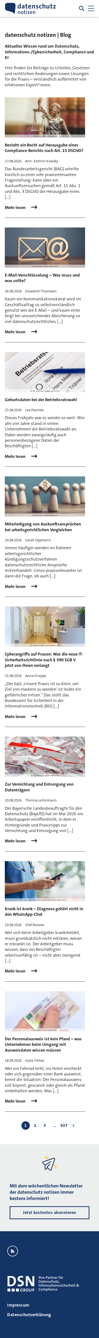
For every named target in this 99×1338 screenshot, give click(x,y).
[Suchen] (81, 8)
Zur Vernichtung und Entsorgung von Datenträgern (39, 787)
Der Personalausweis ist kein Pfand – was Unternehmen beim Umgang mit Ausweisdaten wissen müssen (43, 1044)
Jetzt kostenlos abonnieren (49, 1212)
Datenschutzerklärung (29, 1315)
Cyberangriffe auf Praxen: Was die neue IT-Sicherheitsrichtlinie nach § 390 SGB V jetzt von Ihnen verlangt (44, 659)
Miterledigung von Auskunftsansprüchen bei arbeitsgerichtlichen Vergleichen (43, 526)
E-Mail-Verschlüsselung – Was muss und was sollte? (42, 278)
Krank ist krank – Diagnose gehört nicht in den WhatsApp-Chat (44, 911)
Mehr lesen (15, 207)
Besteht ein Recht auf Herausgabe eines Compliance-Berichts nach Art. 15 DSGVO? (44, 147)
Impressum (18, 1305)
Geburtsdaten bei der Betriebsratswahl (41, 400)
